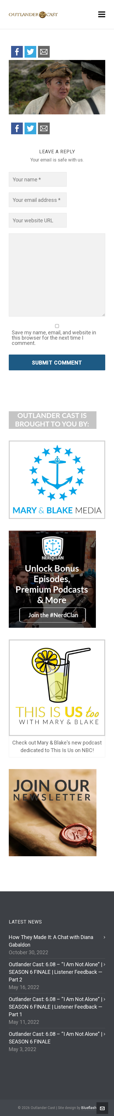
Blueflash (88, 1108)
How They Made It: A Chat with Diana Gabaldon (51, 941)
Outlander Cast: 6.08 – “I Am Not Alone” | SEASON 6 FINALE (55, 1038)
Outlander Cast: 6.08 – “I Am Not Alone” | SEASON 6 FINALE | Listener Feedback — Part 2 (55, 972)
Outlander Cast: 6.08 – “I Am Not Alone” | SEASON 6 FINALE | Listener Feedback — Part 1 (55, 1006)
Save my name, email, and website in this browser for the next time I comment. (54, 338)
